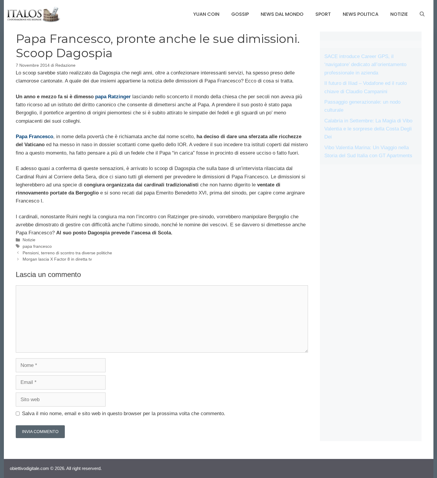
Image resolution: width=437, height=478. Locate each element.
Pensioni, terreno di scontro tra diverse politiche (67, 252)
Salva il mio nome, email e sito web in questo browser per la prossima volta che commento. (123, 413)
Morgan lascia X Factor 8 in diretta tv (57, 259)
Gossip (240, 14)
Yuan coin (206, 14)
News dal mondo (282, 14)
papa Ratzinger (113, 96)
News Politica (360, 14)
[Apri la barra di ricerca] (422, 14)
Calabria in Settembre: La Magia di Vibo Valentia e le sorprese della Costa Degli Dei (368, 129)
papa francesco (37, 246)
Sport (323, 14)
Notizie (399, 14)
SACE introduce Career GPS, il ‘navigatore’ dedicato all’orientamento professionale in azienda (365, 64)
